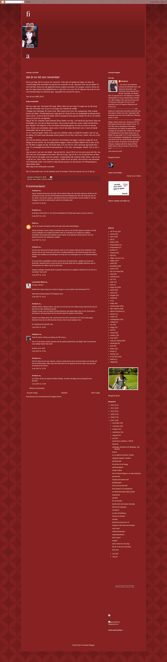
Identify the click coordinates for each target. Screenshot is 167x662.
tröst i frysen (116, 538)
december (116, 423)
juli (113, 438)
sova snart (116, 528)
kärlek (39, 179)
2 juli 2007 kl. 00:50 (39, 203)
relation (113, 335)
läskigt (112, 298)
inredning (113, 277)
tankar (112, 349)
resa (111, 338)
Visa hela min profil (115, 151)
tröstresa (115, 444)
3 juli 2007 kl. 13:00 (39, 368)
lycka (112, 293)
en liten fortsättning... (119, 513)
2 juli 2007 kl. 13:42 (39, 275)
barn (34, 179)
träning (112, 354)
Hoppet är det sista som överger (123, 525)
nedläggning (114, 319)
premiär (115, 498)
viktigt (112, 362)
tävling (112, 359)
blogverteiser (115, 245)
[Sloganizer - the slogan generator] (115, 624)
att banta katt (116, 461)
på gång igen (117, 483)
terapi (112, 351)
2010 (113, 411)
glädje (112, 261)
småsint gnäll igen (118, 531)
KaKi (34, 223)
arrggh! (114, 541)
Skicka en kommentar (37, 388)
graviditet (113, 266)
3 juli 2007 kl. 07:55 (39, 351)
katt (111, 285)
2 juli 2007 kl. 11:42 (39, 240)
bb (111, 239)
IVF (111, 279)
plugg (112, 327)
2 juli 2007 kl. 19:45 (39, 327)
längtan (113, 295)
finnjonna (30, 34)
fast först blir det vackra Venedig (123, 504)
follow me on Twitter (134, 176)
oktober (115, 429)
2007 (113, 420)
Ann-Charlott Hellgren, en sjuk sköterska (126, 473)
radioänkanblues (118, 535)
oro (111, 325)
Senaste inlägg (32, 393)
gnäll (112, 263)
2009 (113, 414)
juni (113, 554)
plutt (111, 330)
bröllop (112, 250)
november (116, 426)
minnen (113, 314)
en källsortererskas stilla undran (123, 492)
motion (112, 317)
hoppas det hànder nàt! (120, 480)
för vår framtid (117, 501)
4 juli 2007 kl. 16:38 (39, 384)
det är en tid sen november (121, 547)
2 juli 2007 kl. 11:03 (39, 216)
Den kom (115, 550)
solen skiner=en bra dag (120, 544)
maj (113, 557)
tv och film (113, 357)
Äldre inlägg (95, 393)
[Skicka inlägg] (51, 177)
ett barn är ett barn (118, 516)
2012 (113, 405)
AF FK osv (113, 231)
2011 (113, 408)
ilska (112, 274)
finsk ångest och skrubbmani (122, 489)
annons (113, 234)
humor (112, 269)
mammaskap (114, 306)
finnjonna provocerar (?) (120, 522)
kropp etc (113, 287)
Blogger (91, 645)
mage (112, 303)
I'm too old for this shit (119, 486)
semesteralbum (117, 467)
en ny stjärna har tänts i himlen (123, 455)
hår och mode (115, 271)
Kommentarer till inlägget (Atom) (49, 397)
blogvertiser (114, 247)
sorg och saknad (46, 179)
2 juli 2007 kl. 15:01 (39, 297)
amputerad (116, 495)
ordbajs (113, 322)
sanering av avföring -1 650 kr (122, 441)
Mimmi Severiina (116, 311)
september (116, 432)
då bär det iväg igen (119, 507)
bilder (112, 242)
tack (111, 346)
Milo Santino (114, 309)
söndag (115, 519)
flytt (111, 255)
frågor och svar (115, 258)
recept (112, 333)
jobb (111, 282)
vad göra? (115, 510)
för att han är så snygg (120, 464)
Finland (113, 253)
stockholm (113, 343)
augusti (115, 435)
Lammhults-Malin (38, 282)
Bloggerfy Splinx (114, 157)
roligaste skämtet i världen (121, 458)
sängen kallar (117, 470)
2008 (113, 417)
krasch (114, 452)
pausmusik (116, 476)
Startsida (64, 393)
